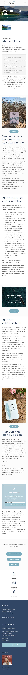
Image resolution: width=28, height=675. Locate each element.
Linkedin (14, 578)
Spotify (12, 472)
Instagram (14, 587)
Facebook (14, 596)
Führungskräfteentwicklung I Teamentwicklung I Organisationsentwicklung (10, 633)
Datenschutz (5, 640)
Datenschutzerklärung (13, 523)
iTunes (4, 472)
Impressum (5, 638)
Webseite (9, 529)
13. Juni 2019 (5, 17)
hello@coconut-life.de (8, 617)
